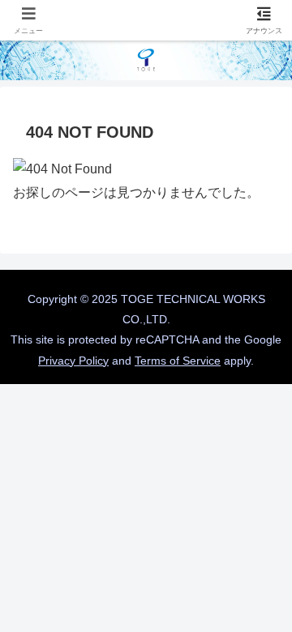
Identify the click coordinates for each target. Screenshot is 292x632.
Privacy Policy (73, 360)
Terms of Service (178, 360)
